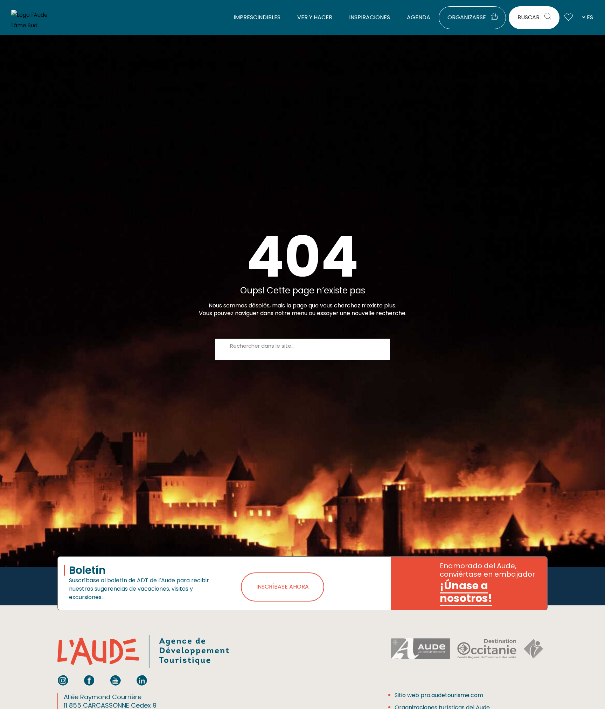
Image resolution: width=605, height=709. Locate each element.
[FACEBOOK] (89, 680)
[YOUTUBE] (115, 680)
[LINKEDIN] (141, 680)
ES (590, 17)
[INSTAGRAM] (63, 680)
